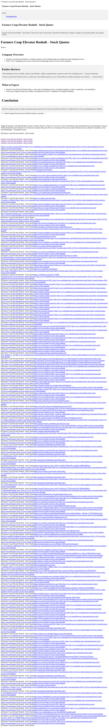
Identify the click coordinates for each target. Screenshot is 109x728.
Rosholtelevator (11, 16)
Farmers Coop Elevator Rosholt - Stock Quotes (17, 139)
